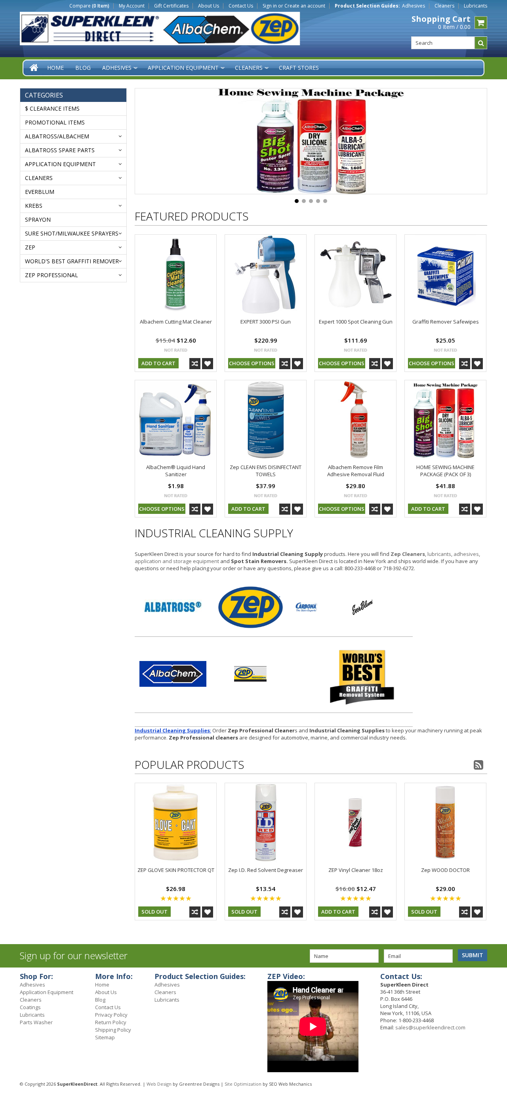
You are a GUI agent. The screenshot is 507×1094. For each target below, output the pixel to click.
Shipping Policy (113, 1029)
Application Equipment (60, 164)
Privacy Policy (111, 1014)
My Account (132, 6)
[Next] (471, 142)
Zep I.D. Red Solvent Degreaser (265, 870)
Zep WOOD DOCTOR (445, 870)
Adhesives (413, 6)
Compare (89, 6)
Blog (100, 999)
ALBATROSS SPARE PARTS (60, 150)
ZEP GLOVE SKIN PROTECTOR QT (175, 870)
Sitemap (105, 1037)
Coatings (30, 1007)
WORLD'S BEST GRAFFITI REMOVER (72, 261)
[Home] (34, 67)
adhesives (466, 554)
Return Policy (110, 1022)
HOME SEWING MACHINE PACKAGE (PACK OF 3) (445, 471)
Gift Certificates (171, 6)
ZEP (30, 247)
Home (102, 984)
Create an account (304, 6)
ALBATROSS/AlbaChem (57, 136)
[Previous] (150, 142)
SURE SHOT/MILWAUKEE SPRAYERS (71, 233)
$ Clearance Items (52, 108)
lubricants (439, 554)
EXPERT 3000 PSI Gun (265, 321)
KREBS (33, 205)
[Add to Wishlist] (207, 363)
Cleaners (444, 6)
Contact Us (241, 6)
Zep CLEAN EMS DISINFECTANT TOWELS (265, 471)
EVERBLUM (39, 191)
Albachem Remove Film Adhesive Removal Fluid (355, 471)
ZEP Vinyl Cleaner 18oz (355, 870)
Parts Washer (36, 1022)
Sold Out (154, 911)
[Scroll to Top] (495, 977)
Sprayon (38, 219)
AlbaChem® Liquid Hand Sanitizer (175, 471)
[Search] (481, 42)
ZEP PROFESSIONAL (51, 275)
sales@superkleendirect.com (430, 1027)
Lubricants (475, 6)
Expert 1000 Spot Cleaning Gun (356, 321)
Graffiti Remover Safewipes (445, 321)
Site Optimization (243, 1084)
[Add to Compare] (194, 363)
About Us (208, 6)
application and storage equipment (177, 561)
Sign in (270, 6)
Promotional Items (55, 122)
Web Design (159, 1084)
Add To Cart (158, 363)
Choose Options (251, 363)
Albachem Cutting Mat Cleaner (176, 321)
